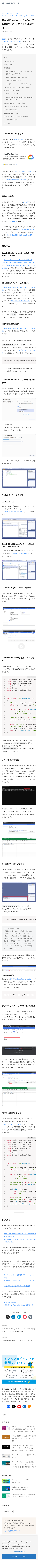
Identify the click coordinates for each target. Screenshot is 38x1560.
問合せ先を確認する (11, 1302)
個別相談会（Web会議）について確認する (18, 1305)
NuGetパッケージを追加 (12, 90)
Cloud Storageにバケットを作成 (14, 103)
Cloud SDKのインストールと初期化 (17, 77)
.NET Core (10, 13)
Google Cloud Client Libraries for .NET (19, 235)
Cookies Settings (19, 1552)
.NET (3, 13)
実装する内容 (8, 64)
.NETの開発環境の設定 (13, 80)
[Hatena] (19, 1317)
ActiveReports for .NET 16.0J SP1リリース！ (17, 1340)
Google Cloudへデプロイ (12, 113)
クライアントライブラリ (25, 229)
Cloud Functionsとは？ (11, 61)
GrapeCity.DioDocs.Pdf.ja (12, 1124)
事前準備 (7, 68)
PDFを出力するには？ (11, 120)
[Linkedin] (13, 1317)
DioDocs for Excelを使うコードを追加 (16, 106)
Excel (18, 16)
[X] (8, 1317)
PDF (32, 16)
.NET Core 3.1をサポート (22, 171)
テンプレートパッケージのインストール (19, 84)
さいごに (7, 123)
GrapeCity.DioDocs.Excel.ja (13, 511)
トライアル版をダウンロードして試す (17, 1286)
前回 (3, 39)
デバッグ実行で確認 (10, 110)
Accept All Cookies (19, 1556)
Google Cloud (25, 16)
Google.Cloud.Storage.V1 (21, 553)
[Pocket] (25, 1317)
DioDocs (12, 16)
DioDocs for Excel (12, 94)
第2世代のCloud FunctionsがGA (20, 979)
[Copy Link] (30, 1317)
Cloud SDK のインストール (20, 301)
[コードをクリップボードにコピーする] (33, 359)
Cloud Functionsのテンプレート (15, 179)
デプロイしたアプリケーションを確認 (16, 116)
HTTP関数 (26, 202)
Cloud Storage (12, 221)
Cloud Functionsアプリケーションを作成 (17, 87)
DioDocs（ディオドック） (12, 41)
